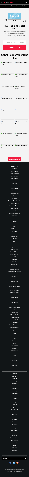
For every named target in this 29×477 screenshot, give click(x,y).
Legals (14, 233)
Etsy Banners (14, 363)
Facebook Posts (14, 249)
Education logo (14, 409)
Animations (14, 358)
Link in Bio (14, 210)
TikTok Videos (14, 297)
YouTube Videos (14, 322)
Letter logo (14, 424)
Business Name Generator (14, 200)
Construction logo (14, 396)
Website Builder (14, 208)
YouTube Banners (14, 317)
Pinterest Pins (14, 281)
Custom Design (14, 198)
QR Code (14, 365)
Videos (14, 355)
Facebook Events (15, 256)
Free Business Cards (14, 193)
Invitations (14, 348)
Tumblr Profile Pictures (14, 300)
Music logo (14, 432)
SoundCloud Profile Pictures (14, 295)
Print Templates (14, 178)
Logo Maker (5, 5)
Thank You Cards (15, 350)
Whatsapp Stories (14, 314)
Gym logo (14, 421)
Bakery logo (14, 378)
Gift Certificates (14, 345)
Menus (14, 335)
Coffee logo (14, 391)
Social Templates (14, 176)
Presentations (14, 368)
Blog (14, 226)
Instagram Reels (14, 266)
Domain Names (14, 215)
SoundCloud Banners (14, 292)
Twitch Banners (14, 305)
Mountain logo (14, 430)
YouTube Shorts (14, 319)
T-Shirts (14, 353)
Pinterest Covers (14, 284)
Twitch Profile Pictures (14, 307)
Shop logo (14, 445)
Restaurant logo (14, 442)
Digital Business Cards (14, 213)
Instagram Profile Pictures (14, 271)
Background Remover (14, 205)
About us (14, 223)
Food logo (14, 417)
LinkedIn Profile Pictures (14, 279)
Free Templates (14, 195)
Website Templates (14, 181)
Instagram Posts (14, 264)
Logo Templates (14, 171)
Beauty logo (14, 381)
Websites (24, 5)
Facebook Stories (14, 251)
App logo (14, 376)
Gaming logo (14, 419)
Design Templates (14, 173)
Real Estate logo (14, 440)
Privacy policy (14, 236)
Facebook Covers (14, 254)
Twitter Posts (14, 312)
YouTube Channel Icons (14, 324)
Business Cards (15, 5)
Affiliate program (14, 228)
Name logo (14, 435)
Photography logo (14, 437)
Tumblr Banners (14, 302)
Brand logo (14, 383)
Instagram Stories (14, 269)
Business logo (14, 386)
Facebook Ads (14, 259)
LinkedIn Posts (14, 276)
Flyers (14, 338)
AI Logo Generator (14, 203)
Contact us (14, 231)
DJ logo (14, 402)
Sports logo (14, 450)
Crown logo (14, 398)
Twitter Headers (14, 309)
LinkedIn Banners (14, 274)
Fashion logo (14, 412)
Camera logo (14, 388)
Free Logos (14, 190)
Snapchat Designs (14, 290)
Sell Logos (14, 238)
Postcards (14, 340)
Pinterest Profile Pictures (14, 286)
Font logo (14, 414)
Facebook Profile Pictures (14, 261)
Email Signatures (14, 330)
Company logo (14, 393)
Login (14, 241)
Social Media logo (15, 447)
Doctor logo (14, 404)
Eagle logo (14, 407)
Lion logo (14, 428)
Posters (14, 343)
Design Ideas (14, 186)
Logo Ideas (14, 183)
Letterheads (14, 360)
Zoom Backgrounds (14, 327)
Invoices (15, 333)
